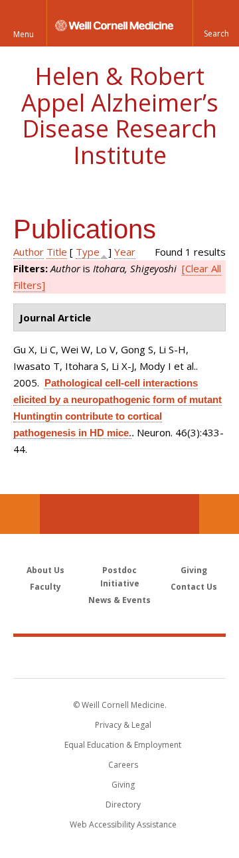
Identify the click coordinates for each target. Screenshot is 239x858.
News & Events (119, 600)
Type (88, 251)
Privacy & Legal (123, 724)
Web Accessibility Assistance (123, 824)
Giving (194, 570)
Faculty (45, 586)
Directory (123, 804)
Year (124, 251)
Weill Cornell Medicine (119, 657)
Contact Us (219, 514)
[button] (216, 23)
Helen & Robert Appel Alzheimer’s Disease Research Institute (119, 115)
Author (28, 251)
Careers (123, 764)
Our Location (20, 514)
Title (56, 251)
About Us (45, 570)
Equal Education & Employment (122, 744)
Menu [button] (23, 34)
